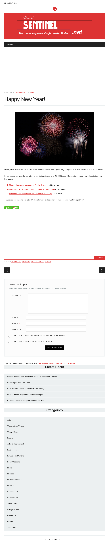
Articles (99, 258)
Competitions (12, 432)
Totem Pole (12, 504)
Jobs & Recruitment (15, 444)
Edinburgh (16, 262)
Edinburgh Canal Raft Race (18, 383)
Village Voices (13, 510)
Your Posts (11, 528)
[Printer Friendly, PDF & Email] (11, 208)
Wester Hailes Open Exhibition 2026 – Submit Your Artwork (32, 377)
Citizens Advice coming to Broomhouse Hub (25, 400)
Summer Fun (12, 498)
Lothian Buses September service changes (25, 395)
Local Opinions (13, 462)
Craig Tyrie (35, 92)
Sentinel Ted (12, 492)
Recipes (10, 474)
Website (16, 330)
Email (16, 324)
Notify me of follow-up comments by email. (40, 336)
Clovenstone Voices (15, 426)
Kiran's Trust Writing (15, 456)
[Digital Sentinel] (55, 36)
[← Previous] (7, 270)
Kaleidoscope (13, 450)
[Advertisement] (54, 67)
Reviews (10, 486)
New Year (26, 262)
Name (15, 317)
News (9, 468)
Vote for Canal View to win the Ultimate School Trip (30, 194)
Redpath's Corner (14, 480)
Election (10, 438)
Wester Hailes (37, 262)
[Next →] (102, 270)
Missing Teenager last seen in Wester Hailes (27, 185)
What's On (11, 516)
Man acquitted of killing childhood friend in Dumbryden (32, 189)
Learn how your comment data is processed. (56, 363)
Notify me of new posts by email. (33, 341)
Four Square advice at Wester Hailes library (25, 389)
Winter (48, 262)
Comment (18, 295)
